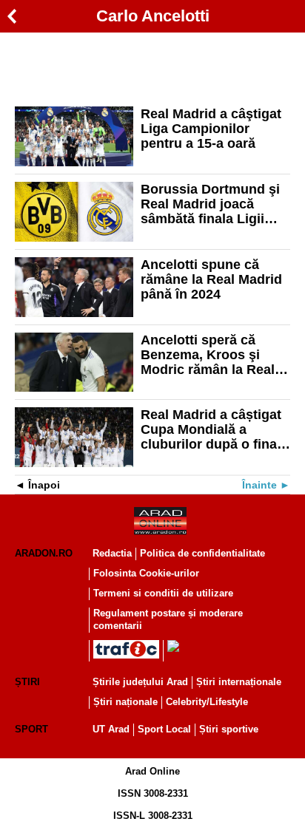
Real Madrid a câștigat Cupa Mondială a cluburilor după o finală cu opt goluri (214, 429)
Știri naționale (125, 701)
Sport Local (164, 729)
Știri (27, 681)
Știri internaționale (238, 681)
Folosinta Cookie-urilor (146, 573)
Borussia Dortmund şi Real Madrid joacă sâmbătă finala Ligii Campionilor (210, 204)
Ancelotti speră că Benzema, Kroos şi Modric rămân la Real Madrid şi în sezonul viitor (208, 355)
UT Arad (111, 729)
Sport (31, 729)
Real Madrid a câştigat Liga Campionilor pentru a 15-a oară (211, 128)
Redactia (112, 553)
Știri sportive (228, 729)
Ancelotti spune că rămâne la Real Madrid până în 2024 (211, 279)
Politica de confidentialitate (202, 553)
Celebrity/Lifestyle (207, 701)
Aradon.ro (44, 553)
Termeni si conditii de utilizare (163, 593)
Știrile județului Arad (140, 681)
